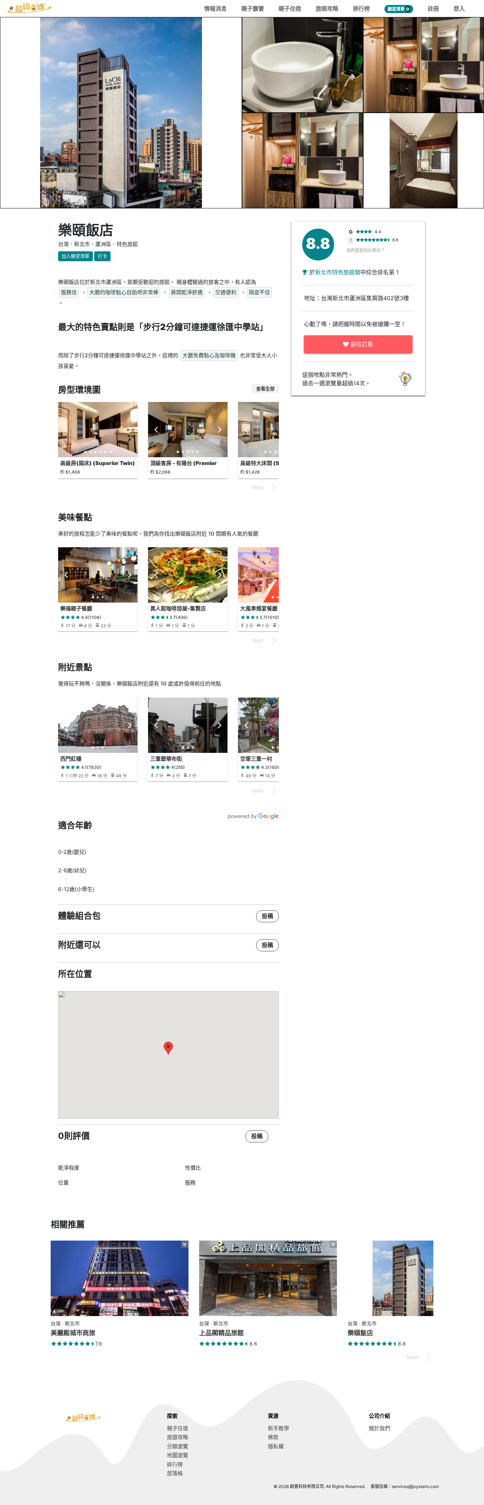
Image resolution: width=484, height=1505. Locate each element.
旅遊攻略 (327, 8)
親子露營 (252, 8)
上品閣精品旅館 (221, 1333)
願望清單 (398, 9)
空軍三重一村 (256, 758)
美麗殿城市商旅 (73, 1333)
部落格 (175, 1473)
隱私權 (276, 1446)
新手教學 (278, 1428)
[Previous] (67, 429)
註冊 (433, 8)
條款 (273, 1437)
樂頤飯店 (360, 1333)
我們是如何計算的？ (366, 250)
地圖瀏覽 (177, 1455)
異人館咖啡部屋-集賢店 (178, 608)
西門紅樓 (70, 758)
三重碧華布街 (166, 758)
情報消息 (215, 8)
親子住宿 (289, 8)
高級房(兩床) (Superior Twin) (97, 463)
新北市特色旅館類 (337, 272)
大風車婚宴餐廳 (258, 608)
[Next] (129, 429)
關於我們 (379, 1428)
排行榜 (361, 8)
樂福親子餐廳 (76, 608)
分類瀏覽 (177, 1446)
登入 (459, 8)
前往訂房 (361, 344)
